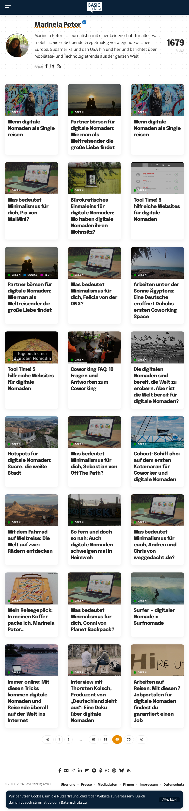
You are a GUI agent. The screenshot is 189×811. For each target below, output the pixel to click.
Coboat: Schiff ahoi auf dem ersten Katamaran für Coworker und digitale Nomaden (157, 466)
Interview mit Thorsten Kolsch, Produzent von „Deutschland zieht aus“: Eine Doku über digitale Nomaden (94, 701)
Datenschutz (71, 802)
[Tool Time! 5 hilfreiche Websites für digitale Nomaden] (157, 178)
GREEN (16, 112)
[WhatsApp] (107, 770)
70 (129, 740)
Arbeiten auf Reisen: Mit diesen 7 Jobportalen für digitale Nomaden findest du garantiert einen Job (157, 701)
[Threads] (114, 770)
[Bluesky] (121, 770)
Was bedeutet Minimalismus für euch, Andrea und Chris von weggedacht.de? (155, 545)
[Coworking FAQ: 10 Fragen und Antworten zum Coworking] (94, 347)
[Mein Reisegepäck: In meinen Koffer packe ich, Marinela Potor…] (31, 588)
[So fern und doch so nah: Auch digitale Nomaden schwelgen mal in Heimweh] (94, 510)
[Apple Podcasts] (101, 770)
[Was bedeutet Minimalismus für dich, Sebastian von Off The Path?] (94, 432)
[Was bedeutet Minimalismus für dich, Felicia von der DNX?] (94, 263)
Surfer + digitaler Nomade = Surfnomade (154, 617)
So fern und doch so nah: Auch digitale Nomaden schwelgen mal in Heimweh (92, 545)
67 (93, 740)
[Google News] (66, 770)
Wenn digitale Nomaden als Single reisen (31, 129)
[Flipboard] (87, 770)
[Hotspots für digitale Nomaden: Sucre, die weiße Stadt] (31, 432)
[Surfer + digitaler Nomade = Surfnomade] (157, 588)
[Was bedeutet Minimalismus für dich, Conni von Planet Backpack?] (94, 588)
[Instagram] (73, 770)
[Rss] (59, 66)
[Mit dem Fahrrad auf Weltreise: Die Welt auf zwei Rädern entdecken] (31, 510)
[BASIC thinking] (94, 7)
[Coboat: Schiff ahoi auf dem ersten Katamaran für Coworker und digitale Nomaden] (157, 432)
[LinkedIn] (52, 66)
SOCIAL (32, 275)
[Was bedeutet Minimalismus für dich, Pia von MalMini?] (31, 178)
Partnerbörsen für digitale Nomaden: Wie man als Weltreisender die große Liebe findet (93, 135)
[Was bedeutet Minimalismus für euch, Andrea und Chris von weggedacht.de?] (157, 510)
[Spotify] (94, 770)
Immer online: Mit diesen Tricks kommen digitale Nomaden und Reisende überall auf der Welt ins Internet (28, 701)
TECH (48, 275)
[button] (169, 799)
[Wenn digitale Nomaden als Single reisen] (31, 100)
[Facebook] (46, 66)
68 (105, 740)
